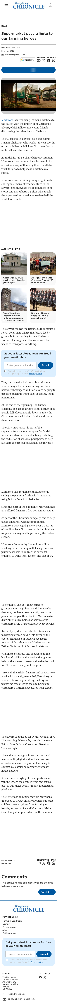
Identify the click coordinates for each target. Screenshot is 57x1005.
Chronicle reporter (12, 47)
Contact (6, 923)
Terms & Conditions (12, 920)
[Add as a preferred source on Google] (28, 59)
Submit (45, 365)
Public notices (9, 933)
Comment (47, 891)
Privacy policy (9, 927)
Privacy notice (35, 373)
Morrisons (7, 119)
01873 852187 (18, 994)
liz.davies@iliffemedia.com (21, 999)
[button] (6, 5)
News (4, 26)
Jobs (4, 930)
